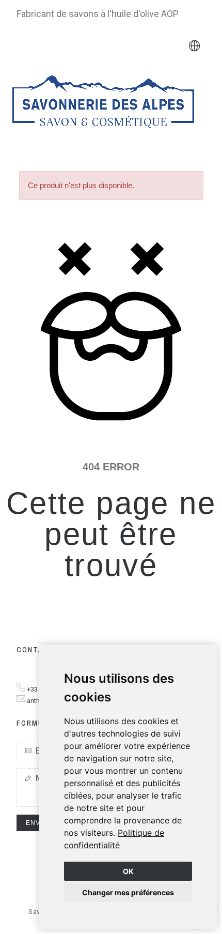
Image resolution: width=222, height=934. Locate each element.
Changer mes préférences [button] (128, 892)
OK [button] (128, 871)
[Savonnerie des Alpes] (103, 103)
